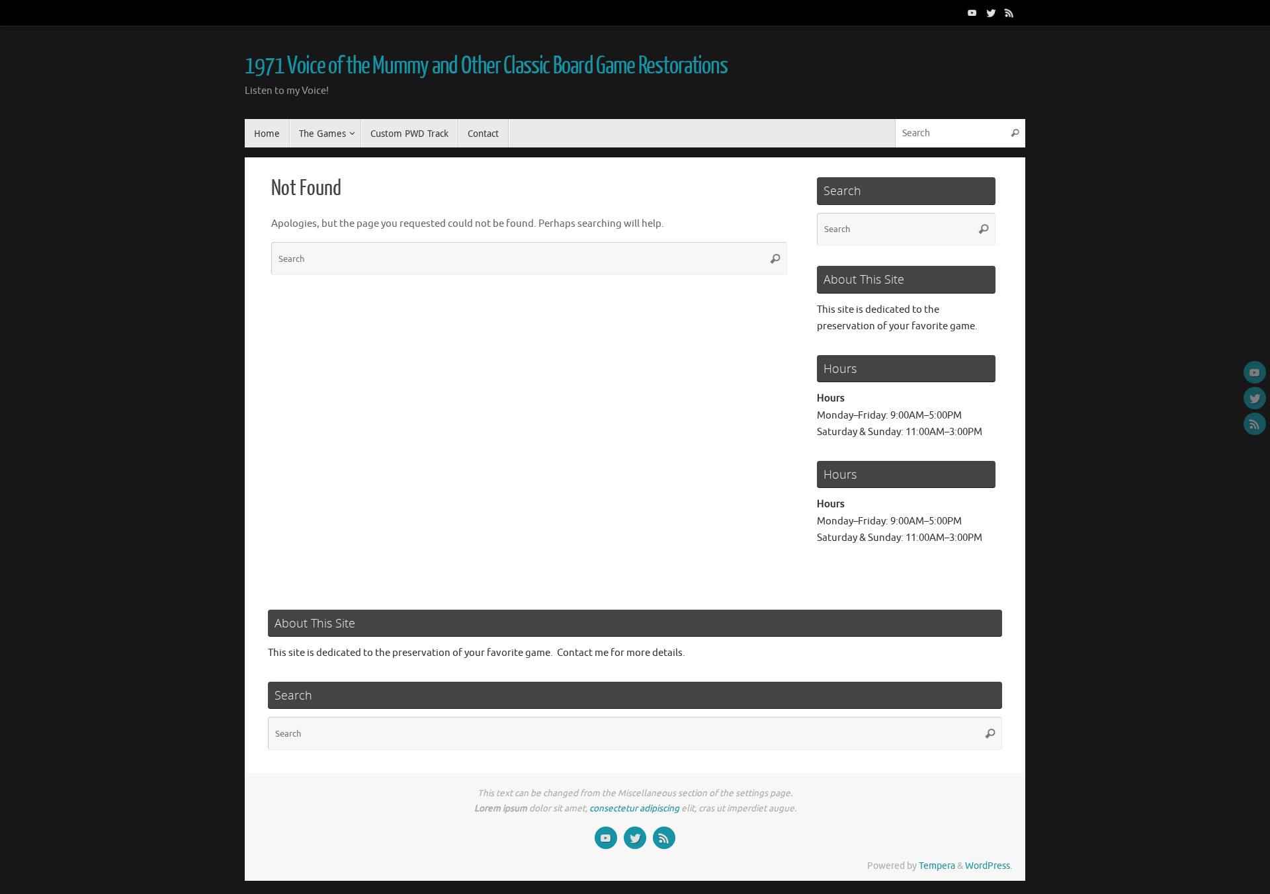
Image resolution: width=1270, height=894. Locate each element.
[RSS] (1009, 12)
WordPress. (988, 866)
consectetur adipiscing (634, 808)
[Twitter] (991, 12)
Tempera (937, 866)
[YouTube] (972, 12)
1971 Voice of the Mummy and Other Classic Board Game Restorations (486, 66)
